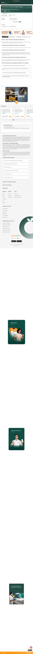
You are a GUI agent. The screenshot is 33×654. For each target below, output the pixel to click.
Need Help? (29, 650)
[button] (31, 3)
